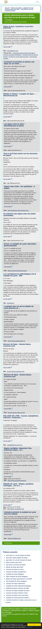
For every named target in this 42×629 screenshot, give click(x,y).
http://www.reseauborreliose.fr (17, 480)
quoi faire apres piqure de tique (17, 558)
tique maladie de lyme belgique (17, 576)
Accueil (4, 609)
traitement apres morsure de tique (17, 588)
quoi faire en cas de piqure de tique (18, 555)
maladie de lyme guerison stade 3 (17, 597)
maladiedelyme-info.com (14, 445)
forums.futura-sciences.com (15, 371)
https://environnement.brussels (17, 270)
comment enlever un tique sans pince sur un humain (21, 601)
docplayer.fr (10, 303)
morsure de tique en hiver (15, 569)
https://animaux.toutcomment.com (18, 210)
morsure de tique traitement (15, 583)
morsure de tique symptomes (12, 54)
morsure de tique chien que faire (17, 595)
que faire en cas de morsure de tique (18, 560)
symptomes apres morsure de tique (24, 53)
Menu (37, 2)
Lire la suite (7, 46)
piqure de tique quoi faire (14, 567)
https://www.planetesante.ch (16, 341)
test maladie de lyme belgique (16, 581)
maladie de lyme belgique (15, 574)
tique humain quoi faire (14, 562)
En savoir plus (29, 627)
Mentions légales (14, 609)
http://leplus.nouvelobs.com (15, 509)
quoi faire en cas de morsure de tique (19, 56)
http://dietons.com (12, 50)
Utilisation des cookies (19, 610)
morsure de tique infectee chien (17, 593)
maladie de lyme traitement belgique (18, 586)
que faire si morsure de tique (16, 565)
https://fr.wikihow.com (14, 538)
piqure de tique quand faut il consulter (19, 579)
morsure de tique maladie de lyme (17, 590)
